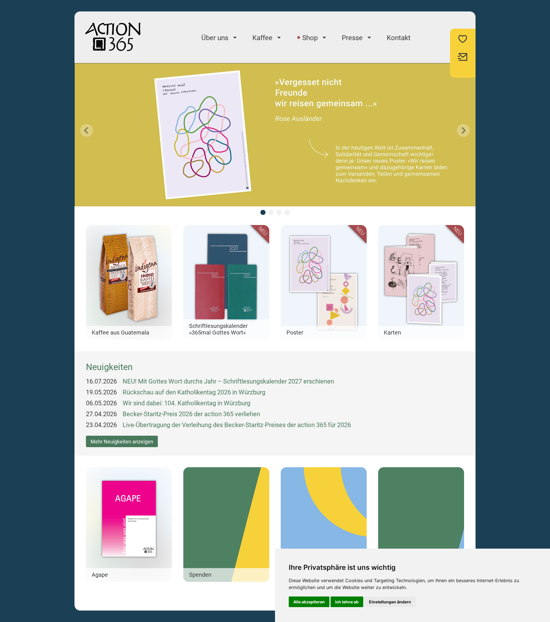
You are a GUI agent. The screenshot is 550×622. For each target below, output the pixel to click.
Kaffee (262, 38)
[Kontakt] (421, 524)
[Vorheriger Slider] (86, 130)
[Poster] (324, 282)
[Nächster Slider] (463, 130)
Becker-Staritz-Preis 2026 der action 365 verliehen (191, 414)
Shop (310, 38)
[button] (129, 282)
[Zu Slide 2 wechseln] (271, 212)
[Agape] (129, 524)
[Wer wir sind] (324, 524)
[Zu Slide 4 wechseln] (287, 212)
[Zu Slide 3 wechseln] (279, 212)
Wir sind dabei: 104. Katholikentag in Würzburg (186, 403)
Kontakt (398, 38)
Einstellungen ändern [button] (390, 601)
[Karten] (421, 282)
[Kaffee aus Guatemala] (129, 282)
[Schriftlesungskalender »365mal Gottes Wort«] (226, 282)
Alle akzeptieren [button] (309, 601)
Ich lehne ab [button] (347, 601)
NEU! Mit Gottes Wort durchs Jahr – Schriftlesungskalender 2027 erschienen (228, 381)
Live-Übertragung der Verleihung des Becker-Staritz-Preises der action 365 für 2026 (237, 425)
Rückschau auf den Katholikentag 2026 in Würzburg (194, 392)
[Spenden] (226, 524)
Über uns (214, 38)
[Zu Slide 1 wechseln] (263, 212)
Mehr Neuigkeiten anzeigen (122, 442)
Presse (352, 38)
